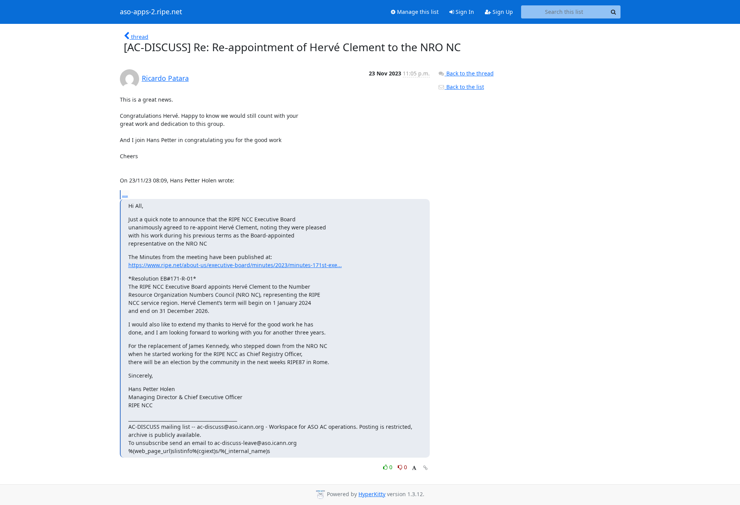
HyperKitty (371, 494)
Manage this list (417, 11)
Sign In (464, 11)
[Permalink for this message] (425, 468)
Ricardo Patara (165, 78)
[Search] (614, 11)
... (125, 194)
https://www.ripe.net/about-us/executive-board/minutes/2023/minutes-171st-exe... (235, 265)
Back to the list (464, 86)
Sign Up (502, 11)
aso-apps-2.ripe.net (151, 12)
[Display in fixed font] (414, 468)
